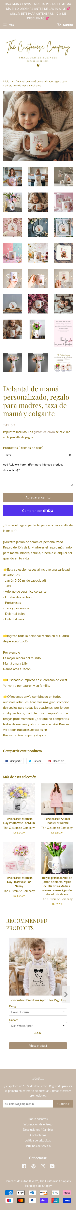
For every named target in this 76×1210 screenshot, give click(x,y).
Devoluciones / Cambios (38, 1129)
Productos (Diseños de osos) (23, 447)
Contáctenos (38, 1135)
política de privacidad (38, 1140)
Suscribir (63, 1104)
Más (11, 24)
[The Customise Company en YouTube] (52, 1167)
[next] (66, 994)
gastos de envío (44, 432)
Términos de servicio (38, 1146)
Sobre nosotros (38, 1119)
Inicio (6, 81)
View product (38, 1045)
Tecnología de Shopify (38, 1185)
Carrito (67, 25)
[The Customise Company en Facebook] (24, 1167)
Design (13, 1006)
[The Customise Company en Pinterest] (33, 1167)
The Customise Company (55, 1181)
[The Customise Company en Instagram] (43, 1167)
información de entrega (38, 1124)
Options (13, 1020)
